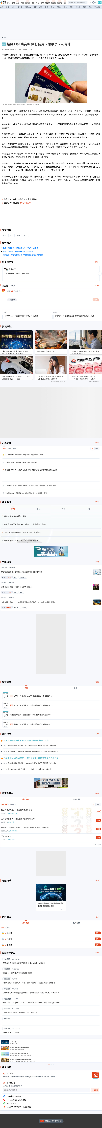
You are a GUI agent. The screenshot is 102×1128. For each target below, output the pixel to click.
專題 (84, 7)
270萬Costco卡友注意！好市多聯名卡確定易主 (21, 316)
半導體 (9, 945)
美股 (22, 3)
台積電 (9, 939)
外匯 (37, 3)
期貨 (52, 7)
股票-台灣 (11, 822)
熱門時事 (28, 7)
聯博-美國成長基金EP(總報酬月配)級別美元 (16, 810)
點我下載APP (25, 203)
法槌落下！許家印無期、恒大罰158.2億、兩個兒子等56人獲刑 (83, 377)
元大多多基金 (6, 836)
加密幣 (47, 3)
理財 (71, 7)
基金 (32, 3)
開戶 (98, 811)
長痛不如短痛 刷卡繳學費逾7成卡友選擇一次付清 (20, 248)
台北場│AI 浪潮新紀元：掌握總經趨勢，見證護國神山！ (32, 705)
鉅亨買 (53, 3)
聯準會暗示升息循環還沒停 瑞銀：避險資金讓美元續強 (74, 316)
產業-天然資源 (12, 831)
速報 (35, 7)
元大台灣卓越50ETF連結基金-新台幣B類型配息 (18, 819)
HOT (11, 696)
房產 (65, 7)
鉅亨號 (59, 3)
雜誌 (90, 7)
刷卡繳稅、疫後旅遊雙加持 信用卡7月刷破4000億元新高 (23, 255)
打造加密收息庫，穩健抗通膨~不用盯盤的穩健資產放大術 (30, 715)
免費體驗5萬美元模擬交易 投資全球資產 (20, 199)
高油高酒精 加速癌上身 (45, 351)
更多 (96, 448)
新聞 (13, 3)
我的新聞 (97, 7)
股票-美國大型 (12, 813)
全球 (42, 3)
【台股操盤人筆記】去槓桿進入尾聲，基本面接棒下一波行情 (15, 352)
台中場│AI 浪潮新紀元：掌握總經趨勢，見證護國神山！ (32, 696)
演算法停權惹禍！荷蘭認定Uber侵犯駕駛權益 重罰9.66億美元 (16, 377)
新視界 (78, 7)
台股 (17, 3)
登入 (96, 2)
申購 (98, 820)
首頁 (8, 3)
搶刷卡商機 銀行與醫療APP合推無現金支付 (18, 251)
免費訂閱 (95, 1090)
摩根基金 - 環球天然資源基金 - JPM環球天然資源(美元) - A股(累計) (25, 827)
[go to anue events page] (90, 2)
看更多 (97, 262)
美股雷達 (11, 582)
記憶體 (9, 933)
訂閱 (64, 3)
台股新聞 (12, 567)
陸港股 (27, 3)
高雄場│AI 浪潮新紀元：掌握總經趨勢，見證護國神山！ (32, 724)
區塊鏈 (59, 7)
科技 (13, 7)
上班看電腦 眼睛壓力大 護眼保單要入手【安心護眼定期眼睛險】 (50, 377)
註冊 (99, 2)
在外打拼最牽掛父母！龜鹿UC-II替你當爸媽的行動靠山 (85, 352)
